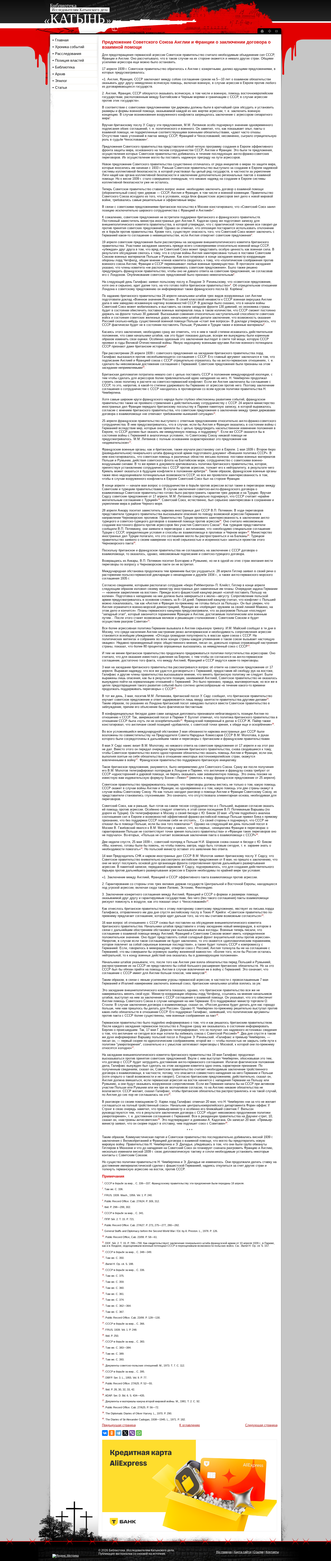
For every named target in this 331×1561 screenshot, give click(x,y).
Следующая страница (261, 1425)
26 (273, 724)
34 (205, 972)
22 (249, 646)
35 (217, 1015)
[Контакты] (276, 32)
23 (175, 688)
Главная (62, 40)
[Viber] (132, 1433)
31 (141, 848)
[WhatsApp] (139, 1433)
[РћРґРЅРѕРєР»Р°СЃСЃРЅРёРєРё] (112, 1433)
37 (133, 1047)
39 (159, 1119)
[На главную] (262, 32)
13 (130, 442)
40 (226, 1123)
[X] (125, 1433)
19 (248, 535)
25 (181, 720)
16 (220, 520)
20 (134, 542)
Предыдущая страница (119, 1425)
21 (149, 621)
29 (191, 823)
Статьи (61, 87)
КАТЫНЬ (77, 18)
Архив (60, 74)
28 (187, 777)
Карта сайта (242, 1552)
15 (159, 499)
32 (207, 901)
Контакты (272, 1552)
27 (137, 759)
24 (267, 699)
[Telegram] (118, 1433)
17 (220, 524)
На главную (224, 1552)
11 (214, 413)
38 (169, 1094)
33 (262, 915)
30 (257, 834)
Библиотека (65, 67)
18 (248, 532)
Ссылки (258, 1552)
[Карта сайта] (269, 32)
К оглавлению (189, 1425)
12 (218, 431)
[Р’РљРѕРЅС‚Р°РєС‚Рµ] (105, 1433)
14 (206, 470)
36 (238, 1033)
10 (143, 367)
